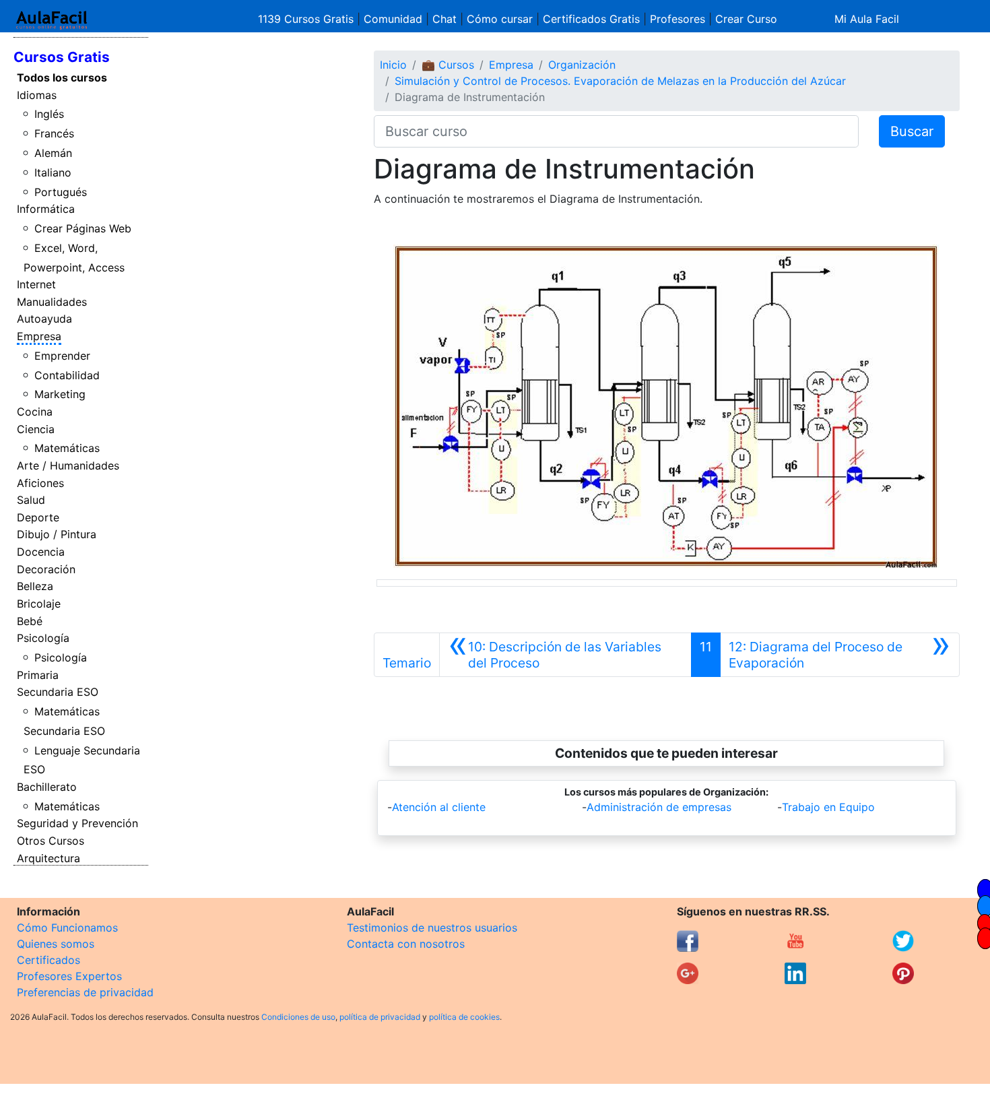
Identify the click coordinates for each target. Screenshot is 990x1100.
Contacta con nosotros (406, 943)
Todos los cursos (62, 77)
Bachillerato (47, 787)
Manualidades (52, 302)
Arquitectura (48, 858)
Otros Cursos (50, 840)
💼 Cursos (448, 64)
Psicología (43, 638)
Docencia (41, 551)
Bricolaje (39, 603)
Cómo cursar (500, 19)
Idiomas (37, 95)
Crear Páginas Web (82, 228)
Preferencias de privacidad (85, 992)
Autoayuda (44, 318)
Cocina (35, 411)
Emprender (62, 355)
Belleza (35, 586)
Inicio (393, 64)
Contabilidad (67, 375)
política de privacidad (379, 1017)
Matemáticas (67, 448)
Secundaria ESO (57, 692)
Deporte (38, 517)
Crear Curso (746, 19)
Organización (582, 64)
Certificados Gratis (591, 19)
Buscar (911, 131)
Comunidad (393, 19)
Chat (444, 19)
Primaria (38, 675)
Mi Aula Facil (866, 19)
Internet (36, 284)
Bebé (29, 621)
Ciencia (36, 429)
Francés (54, 133)
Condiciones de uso (298, 1017)
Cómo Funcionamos (67, 927)
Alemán (53, 153)
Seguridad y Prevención (77, 823)
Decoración (46, 569)
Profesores (677, 19)
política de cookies (464, 1017)
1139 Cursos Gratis (307, 19)
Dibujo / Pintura (56, 534)
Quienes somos (55, 943)
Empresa (39, 336)
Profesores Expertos (69, 976)
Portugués (60, 192)
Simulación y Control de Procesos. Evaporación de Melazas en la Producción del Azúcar (620, 81)
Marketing (60, 394)
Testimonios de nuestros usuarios (432, 927)
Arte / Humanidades (68, 465)
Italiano (52, 172)
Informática (46, 209)
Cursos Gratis (61, 56)
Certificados (48, 960)
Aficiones (40, 483)
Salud (31, 500)
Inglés (49, 114)
